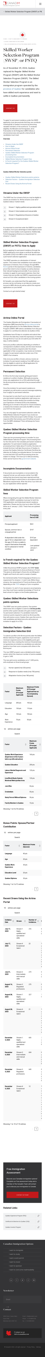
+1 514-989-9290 (29, 1321)
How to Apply (10, 146)
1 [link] (36, 814)
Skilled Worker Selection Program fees (18, 159)
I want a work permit (16, 1258)
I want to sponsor (15, 1266)
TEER (17, 584)
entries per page (14, 729)
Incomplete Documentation (14, 157)
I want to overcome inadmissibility (21, 1270)
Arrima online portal (31, 324)
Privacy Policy (31, 1347)
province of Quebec (12, 89)
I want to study (14, 1254)
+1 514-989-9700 (31, 1318)
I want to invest (14, 1262)
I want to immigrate (16, 1250)
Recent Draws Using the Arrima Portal (18, 184)
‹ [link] (32, 814)
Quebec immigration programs (14, 41)
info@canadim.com (32, 1316)
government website (29, 459)
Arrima (5, 267)
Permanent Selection (12, 150)
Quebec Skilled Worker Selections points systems (22, 177)
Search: (17, 734)
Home (5, 39)
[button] (25, 744)
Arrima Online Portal (12, 148)
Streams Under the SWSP (14, 144)
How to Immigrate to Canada (17, 39)
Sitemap (38, 1347)
